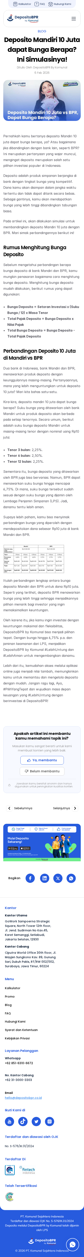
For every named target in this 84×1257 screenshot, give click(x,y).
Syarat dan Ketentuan (21, 1030)
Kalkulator (12, 988)
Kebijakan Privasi (17, 1038)
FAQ (8, 1013)
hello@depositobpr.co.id (23, 1098)
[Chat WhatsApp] (72, 1244)
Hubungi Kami (15, 1021)
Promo (10, 996)
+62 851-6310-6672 (19, 1063)
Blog (8, 1005)
